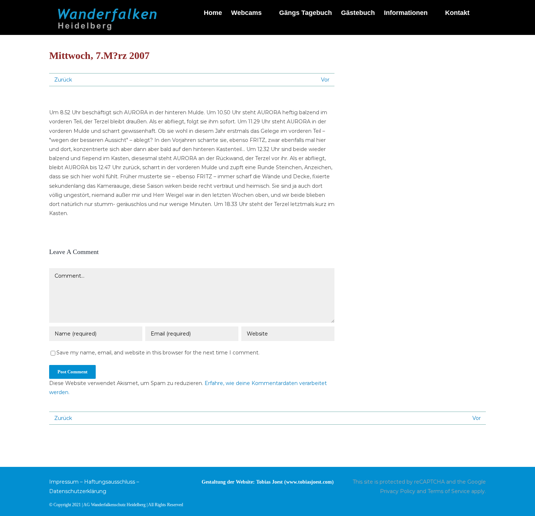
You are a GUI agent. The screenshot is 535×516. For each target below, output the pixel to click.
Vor (325, 79)
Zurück (63, 79)
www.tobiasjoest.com (309, 482)
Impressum (64, 482)
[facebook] (484, 504)
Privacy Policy (397, 491)
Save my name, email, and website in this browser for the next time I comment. (157, 352)
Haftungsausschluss (109, 482)
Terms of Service (449, 491)
